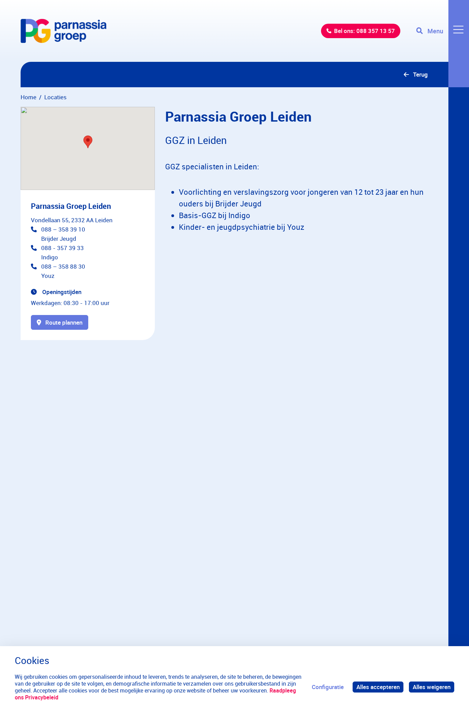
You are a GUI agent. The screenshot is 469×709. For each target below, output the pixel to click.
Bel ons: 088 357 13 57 (364, 31)
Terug (420, 74)
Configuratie (328, 687)
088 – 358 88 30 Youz (63, 271)
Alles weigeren (431, 687)
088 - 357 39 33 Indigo (62, 252)
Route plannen (63, 322)
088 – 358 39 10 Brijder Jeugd (63, 234)
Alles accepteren (378, 687)
